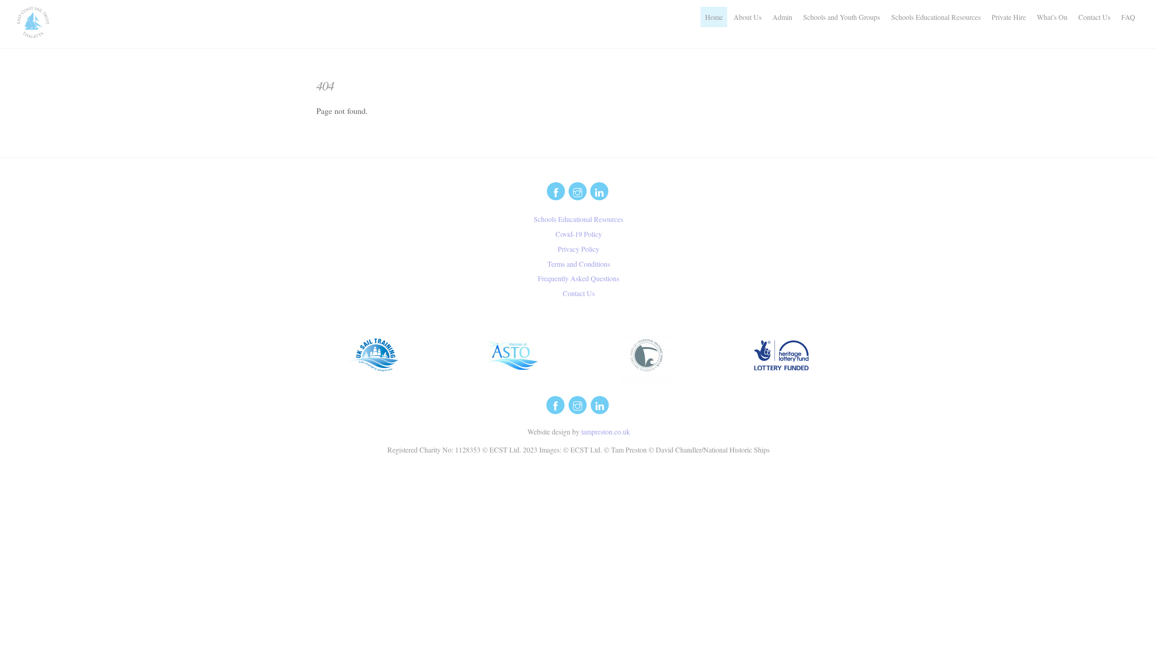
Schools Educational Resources (936, 17)
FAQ (1128, 17)
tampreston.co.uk (605, 431)
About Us (748, 17)
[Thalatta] (33, 33)
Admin (782, 17)
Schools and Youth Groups (841, 17)
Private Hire (1009, 17)
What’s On (1052, 17)
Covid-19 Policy (578, 234)
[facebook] (556, 190)
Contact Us (1094, 17)
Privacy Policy (578, 249)
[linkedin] (599, 190)
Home (714, 17)
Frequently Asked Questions (578, 278)
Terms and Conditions (578, 264)
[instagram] (578, 190)
